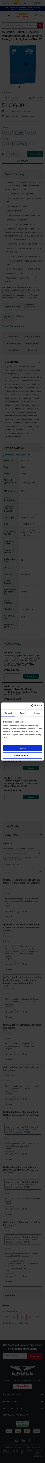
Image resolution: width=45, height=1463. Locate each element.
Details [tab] (23, 713)
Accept (23, 748)
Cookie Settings (21, 755)
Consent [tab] (8, 713)
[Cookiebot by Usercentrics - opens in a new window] (31, 706)
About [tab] (37, 713)
